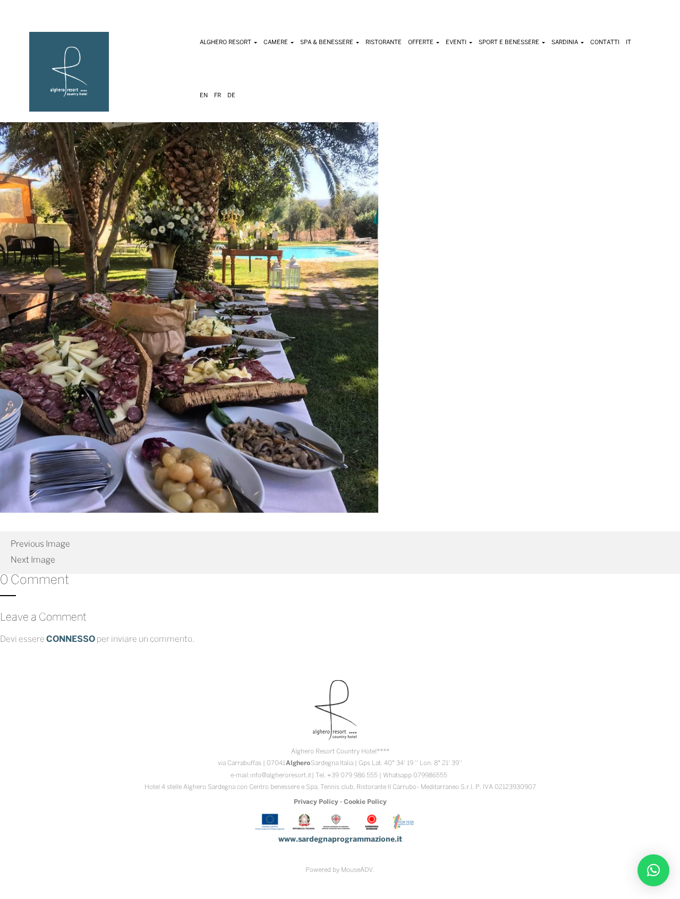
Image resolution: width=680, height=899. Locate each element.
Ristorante (384, 42)
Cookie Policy (365, 802)
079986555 (430, 775)
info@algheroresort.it (280, 775)
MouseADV (357, 870)
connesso (70, 639)
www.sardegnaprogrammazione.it (340, 839)
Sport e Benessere (510, 42)
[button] (653, 870)
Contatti (604, 42)
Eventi (457, 42)
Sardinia (565, 42)
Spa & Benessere (327, 42)
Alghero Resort (226, 42)
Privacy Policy (316, 802)
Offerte (421, 42)
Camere (277, 42)
